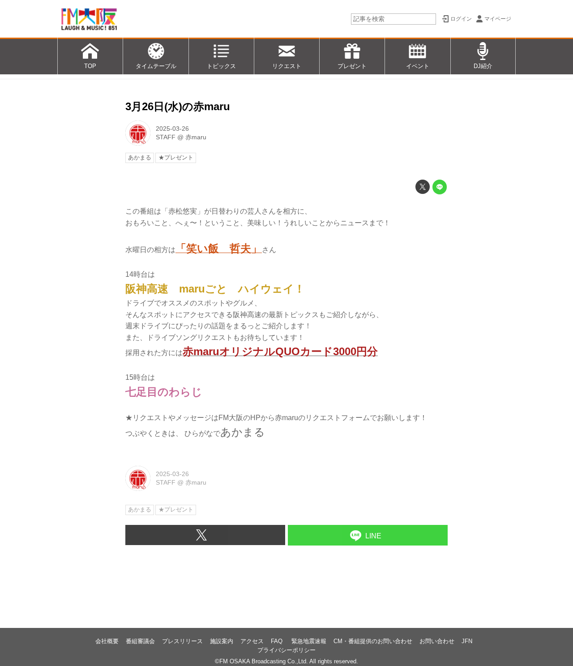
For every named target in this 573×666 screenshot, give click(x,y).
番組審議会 (140, 641)
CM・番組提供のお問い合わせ (373, 641)
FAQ (277, 641)
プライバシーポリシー (286, 650)
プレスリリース (182, 641)
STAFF (165, 137)
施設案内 (221, 641)
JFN (467, 641)
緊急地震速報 (308, 641)
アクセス (252, 641)
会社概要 (107, 641)
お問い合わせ (436, 641)
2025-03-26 (172, 128)
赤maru (195, 137)
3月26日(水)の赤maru (177, 106)
